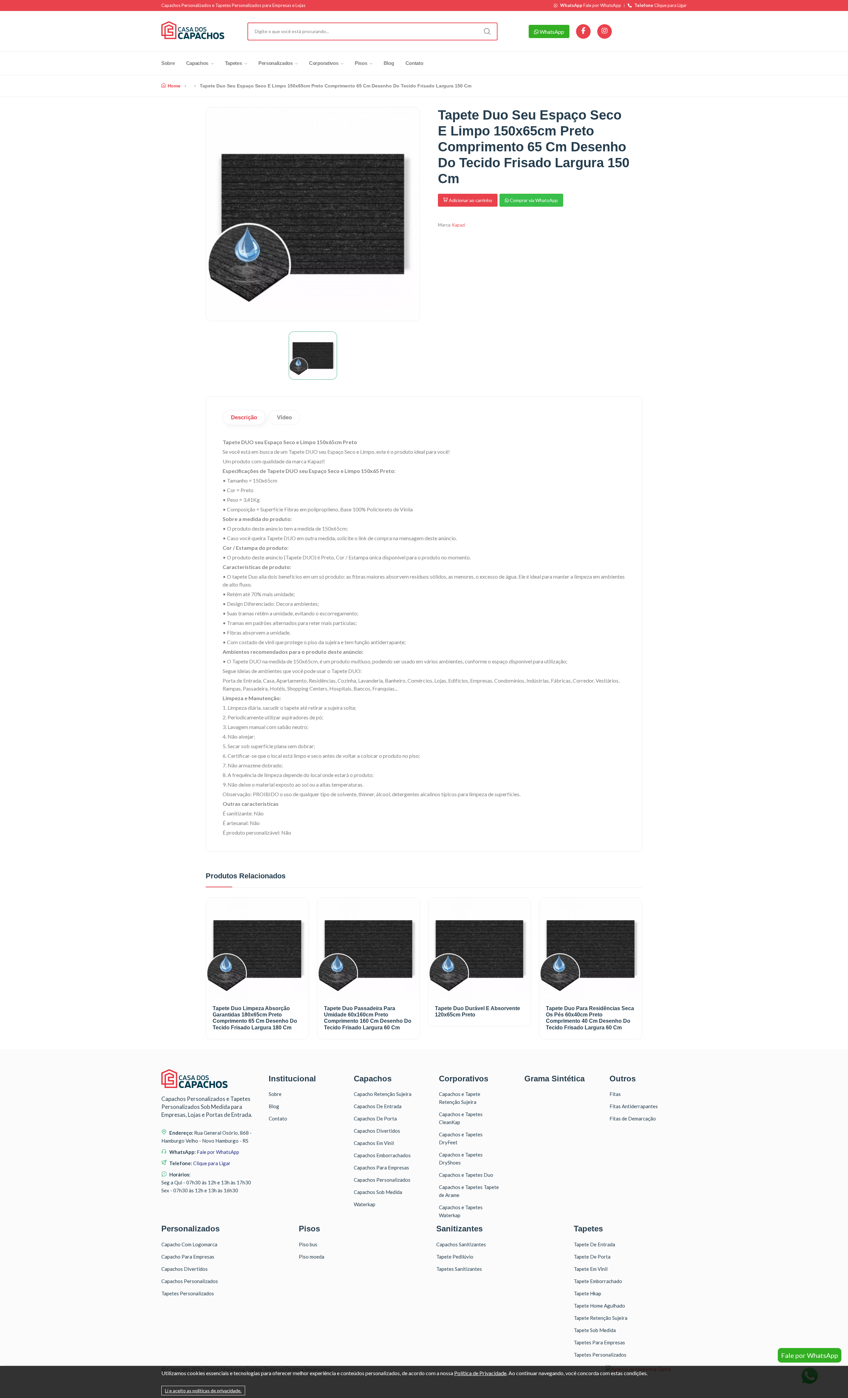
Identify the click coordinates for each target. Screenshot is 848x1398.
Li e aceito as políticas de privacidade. (203, 1390)
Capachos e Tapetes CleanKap (461, 1118)
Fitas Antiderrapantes (634, 1106)
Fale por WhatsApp (590, 5)
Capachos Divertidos (377, 1131)
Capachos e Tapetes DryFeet (461, 1138)
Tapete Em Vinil (591, 1269)
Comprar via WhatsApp (533, 200)
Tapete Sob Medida (595, 1330)
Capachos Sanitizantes (461, 1244)
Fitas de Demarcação (633, 1118)
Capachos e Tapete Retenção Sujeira (459, 1098)
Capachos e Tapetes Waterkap (461, 1211)
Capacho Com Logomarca (189, 1244)
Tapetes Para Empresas (599, 1342)
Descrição (244, 417)
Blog (389, 63)
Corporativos (324, 63)
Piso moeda (311, 1257)
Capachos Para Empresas (381, 1167)
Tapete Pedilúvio (454, 1257)
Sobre (168, 63)
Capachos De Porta (375, 1118)
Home (174, 85)
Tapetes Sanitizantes (459, 1269)
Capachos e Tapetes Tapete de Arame (469, 1191)
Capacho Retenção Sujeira (382, 1094)
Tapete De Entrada (594, 1244)
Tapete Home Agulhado (599, 1306)
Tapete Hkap (587, 1293)
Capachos (198, 63)
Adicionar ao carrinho (470, 200)
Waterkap (364, 1204)
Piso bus (308, 1244)
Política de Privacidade (480, 1373)
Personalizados (276, 63)
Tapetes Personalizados (187, 1293)
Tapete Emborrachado (598, 1281)
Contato (414, 63)
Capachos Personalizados (382, 1180)
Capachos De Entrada (377, 1106)
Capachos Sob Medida (378, 1192)
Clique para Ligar (660, 5)
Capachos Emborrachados (382, 1155)
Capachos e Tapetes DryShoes (461, 1158)
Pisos (361, 63)
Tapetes (234, 63)
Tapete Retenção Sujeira (600, 1318)
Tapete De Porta (592, 1257)
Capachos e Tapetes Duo (466, 1175)
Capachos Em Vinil (374, 1143)
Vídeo (284, 417)
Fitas (615, 1094)
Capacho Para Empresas (187, 1257)
